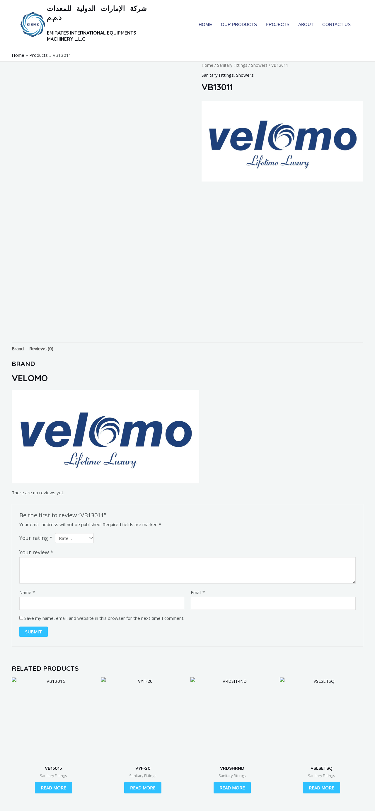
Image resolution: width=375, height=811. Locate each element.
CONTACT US (336, 24)
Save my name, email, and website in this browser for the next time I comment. (104, 618)
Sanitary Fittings (232, 65)
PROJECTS (277, 24)
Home (207, 65)
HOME (205, 24)
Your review (36, 552)
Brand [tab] (18, 348)
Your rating (35, 537)
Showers (259, 65)
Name (27, 592)
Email (198, 592)
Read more (53, 788)
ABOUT (305, 24)
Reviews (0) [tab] (41, 348)
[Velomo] (282, 141)
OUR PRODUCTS (239, 24)
